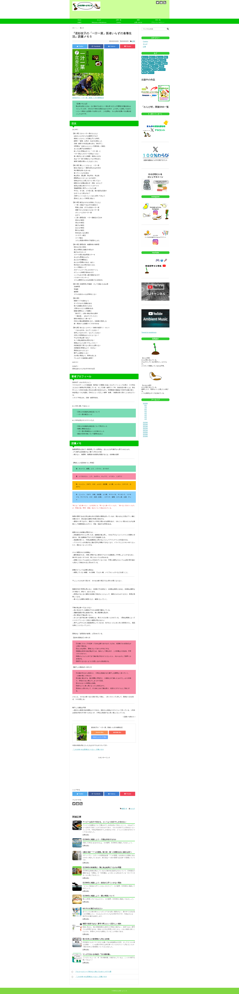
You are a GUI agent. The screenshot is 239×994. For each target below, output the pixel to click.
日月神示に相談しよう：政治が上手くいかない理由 (102, 883)
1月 (145, 419)
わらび (132, 808)
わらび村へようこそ (121, 990)
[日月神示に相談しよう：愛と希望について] (77, 899)
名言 (155, 60)
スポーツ (154, 66)
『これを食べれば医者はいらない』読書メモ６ (88, 749)
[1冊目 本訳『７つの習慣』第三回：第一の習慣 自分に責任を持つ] (77, 855)
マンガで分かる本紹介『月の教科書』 (97, 954)
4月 (145, 413)
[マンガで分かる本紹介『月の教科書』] (77, 957)
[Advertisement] (88, 772)
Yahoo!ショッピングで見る (99, 737)
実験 (145, 72)
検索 (138, 20)
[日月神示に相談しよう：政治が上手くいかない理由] (77, 886)
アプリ (152, 72)
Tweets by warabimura (148, 332)
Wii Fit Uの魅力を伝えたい (93, 908)
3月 (145, 415)
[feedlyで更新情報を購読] (161, 2)
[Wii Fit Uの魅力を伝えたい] (77, 912)
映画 (165, 63)
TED (155, 69)
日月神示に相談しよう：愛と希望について (99, 896)
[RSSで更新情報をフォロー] (164, 2)
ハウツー (162, 69)
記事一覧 (118, 20)
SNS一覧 (157, 20)
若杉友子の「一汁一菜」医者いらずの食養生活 (106, 727)
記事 (133, 41)
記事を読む (86, 834)
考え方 (153, 57)
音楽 (162, 66)
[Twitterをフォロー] (157, 2)
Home (79, 20)
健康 (123, 808)
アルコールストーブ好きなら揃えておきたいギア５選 (93, 971)
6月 (145, 409)
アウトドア (147, 69)
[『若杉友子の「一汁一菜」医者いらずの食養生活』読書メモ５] (111, 46)
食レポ (159, 63)
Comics (119, 22)
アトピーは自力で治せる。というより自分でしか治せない (104, 822)
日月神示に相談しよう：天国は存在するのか (99, 839)
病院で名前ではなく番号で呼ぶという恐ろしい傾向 (102, 924)
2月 (145, 417)
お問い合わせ (138, 22)
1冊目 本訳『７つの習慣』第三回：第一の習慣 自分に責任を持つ (107, 852)
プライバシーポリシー (157, 22)
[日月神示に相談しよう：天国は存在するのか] (77, 843)
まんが (99, 20)
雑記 (145, 63)
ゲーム (152, 63)
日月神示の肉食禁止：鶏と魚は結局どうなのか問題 (102, 867)
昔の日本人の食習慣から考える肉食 (96, 939)
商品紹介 (146, 66)
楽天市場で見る (117, 732)
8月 (145, 405)
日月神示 (163, 60)
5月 (145, 411)
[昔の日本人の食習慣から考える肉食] (77, 942)
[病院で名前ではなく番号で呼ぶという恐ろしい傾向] (77, 927)
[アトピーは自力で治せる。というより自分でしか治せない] (77, 825)
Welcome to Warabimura (99, 22)
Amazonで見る (99, 732)
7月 (145, 407)
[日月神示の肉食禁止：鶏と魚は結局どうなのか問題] (77, 871)
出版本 (79, 22)
